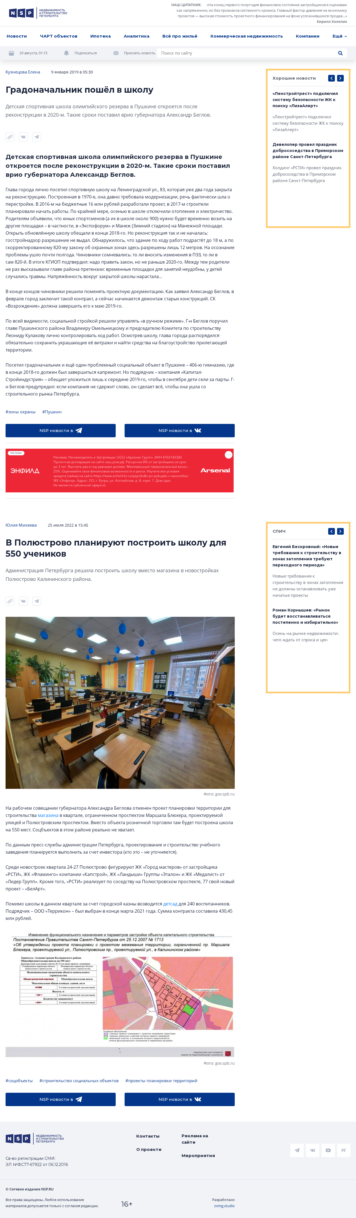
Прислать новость (139, 52)
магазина (48, 815)
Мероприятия (198, 1155)
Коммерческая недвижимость (247, 36)
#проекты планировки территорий (161, 1080)
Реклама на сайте (195, 1139)
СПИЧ (279, 531)
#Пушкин (52, 411)
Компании (308, 36)
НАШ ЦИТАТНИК (186, 4)
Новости (17, 36)
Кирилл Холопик (332, 21)
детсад (170, 904)
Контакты (148, 1136)
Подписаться (86, 52)
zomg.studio (224, 1205)
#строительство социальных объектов (79, 1080)
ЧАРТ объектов (58, 36)
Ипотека (100, 36)
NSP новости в (56, 430)
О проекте (149, 1149)
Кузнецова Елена (23, 72)
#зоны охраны (21, 411)
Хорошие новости (294, 78)
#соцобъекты (19, 1080)
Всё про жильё (179, 36)
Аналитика (136, 36)
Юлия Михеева (21, 525)
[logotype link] (38, 13)
